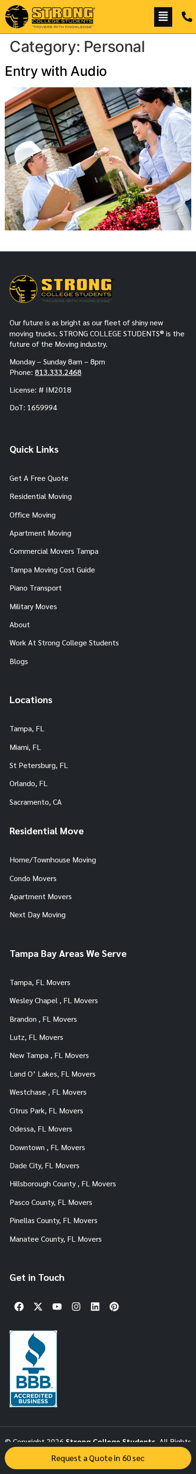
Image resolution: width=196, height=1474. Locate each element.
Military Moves (33, 606)
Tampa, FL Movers (40, 982)
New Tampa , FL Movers (49, 1055)
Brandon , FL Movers (43, 1019)
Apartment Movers (41, 896)
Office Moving (33, 514)
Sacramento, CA (36, 802)
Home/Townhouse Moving (53, 859)
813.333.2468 (58, 372)
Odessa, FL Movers (41, 1128)
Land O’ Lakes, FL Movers (53, 1074)
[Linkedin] (95, 1306)
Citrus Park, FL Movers (46, 1110)
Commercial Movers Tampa (54, 551)
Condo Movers (33, 878)
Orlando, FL (29, 783)
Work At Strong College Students (64, 642)
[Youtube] (57, 1306)
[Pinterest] (114, 1306)
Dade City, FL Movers (44, 1165)
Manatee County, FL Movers (56, 1239)
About (20, 624)
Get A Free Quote (39, 478)
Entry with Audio (56, 71)
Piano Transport (36, 587)
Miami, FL (25, 747)
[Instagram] (76, 1306)
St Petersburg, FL (39, 765)
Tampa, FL (27, 728)
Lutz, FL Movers (36, 1037)
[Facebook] (19, 1306)
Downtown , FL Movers (47, 1147)
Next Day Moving (38, 914)
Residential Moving (41, 496)
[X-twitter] (38, 1306)
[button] (163, 17)
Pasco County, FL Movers (51, 1202)
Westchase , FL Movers (48, 1092)
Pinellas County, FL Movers (54, 1220)
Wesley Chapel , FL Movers (54, 1000)
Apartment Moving (40, 533)
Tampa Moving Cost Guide (52, 569)
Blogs (19, 661)
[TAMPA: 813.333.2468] (187, 16)
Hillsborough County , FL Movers (63, 1183)
